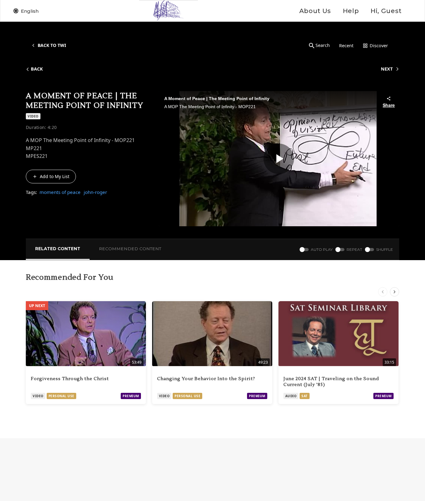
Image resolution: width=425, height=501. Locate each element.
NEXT (387, 69)
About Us (315, 11)
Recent (346, 45)
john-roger (95, 192)
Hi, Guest (386, 11)
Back (37, 69)
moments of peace (60, 192)
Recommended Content (130, 248)
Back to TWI (52, 45)
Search (322, 45)
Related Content (57, 248)
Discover (379, 45)
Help (351, 11)
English (30, 11)
